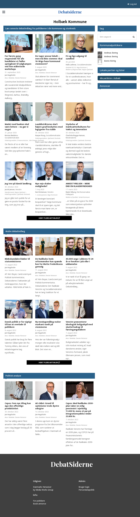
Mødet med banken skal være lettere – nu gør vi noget (17, 126)
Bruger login (84, 487)
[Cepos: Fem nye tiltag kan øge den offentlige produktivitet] (19, 390)
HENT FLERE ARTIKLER (48, 218)
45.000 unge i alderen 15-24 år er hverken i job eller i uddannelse (79, 261)
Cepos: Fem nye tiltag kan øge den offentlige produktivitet (18, 406)
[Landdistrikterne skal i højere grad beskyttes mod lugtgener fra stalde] (49, 111)
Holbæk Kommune (70, 21)
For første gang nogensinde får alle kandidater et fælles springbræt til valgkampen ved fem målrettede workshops (18, 62)
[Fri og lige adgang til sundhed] (80, 43)
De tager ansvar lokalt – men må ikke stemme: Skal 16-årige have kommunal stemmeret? (48, 60)
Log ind (133, 4)
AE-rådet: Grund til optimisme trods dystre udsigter (47, 406)
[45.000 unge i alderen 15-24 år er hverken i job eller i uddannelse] (80, 246)
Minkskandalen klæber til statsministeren (17, 260)
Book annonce (39, 503)
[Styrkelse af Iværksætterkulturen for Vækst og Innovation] (80, 111)
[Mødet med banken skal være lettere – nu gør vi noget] (19, 111)
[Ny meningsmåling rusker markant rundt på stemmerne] (49, 309)
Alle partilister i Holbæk (110, 78)
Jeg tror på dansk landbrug (18, 184)
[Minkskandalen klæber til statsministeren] (19, 246)
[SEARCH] (134, 37)
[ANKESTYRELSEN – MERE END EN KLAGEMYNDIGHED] (80, 171)
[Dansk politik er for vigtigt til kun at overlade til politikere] (19, 309)
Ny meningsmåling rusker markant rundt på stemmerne (48, 324)
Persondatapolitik (86, 489)
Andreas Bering (111, 52)
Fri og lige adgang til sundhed (76, 57)
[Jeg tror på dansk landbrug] (19, 171)
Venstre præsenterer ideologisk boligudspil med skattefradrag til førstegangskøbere (79, 326)
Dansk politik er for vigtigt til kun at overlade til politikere (18, 324)
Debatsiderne (70, 11)
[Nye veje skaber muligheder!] (49, 171)
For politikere (39, 500)
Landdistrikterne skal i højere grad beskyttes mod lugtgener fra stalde (49, 126)
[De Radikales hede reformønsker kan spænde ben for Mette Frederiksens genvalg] (49, 246)
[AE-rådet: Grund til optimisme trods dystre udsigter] (49, 390)
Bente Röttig (110, 61)
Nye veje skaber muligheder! (43, 185)
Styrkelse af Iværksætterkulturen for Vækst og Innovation (78, 126)
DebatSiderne (72, 464)
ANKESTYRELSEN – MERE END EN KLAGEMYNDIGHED (79, 185)
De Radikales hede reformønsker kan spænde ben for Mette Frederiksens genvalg (49, 263)
